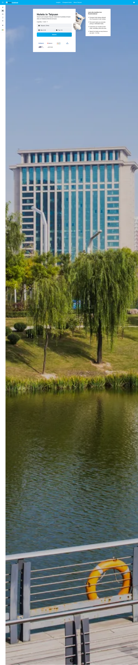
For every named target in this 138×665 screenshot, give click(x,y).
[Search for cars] (3, 14)
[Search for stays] (3, 10)
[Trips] (3, 25)
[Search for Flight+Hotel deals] (3, 17)
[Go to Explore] (3, 20)
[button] (2, 2)
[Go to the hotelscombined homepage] (12, 2)
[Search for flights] (3, 7)
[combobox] (42, 22)
